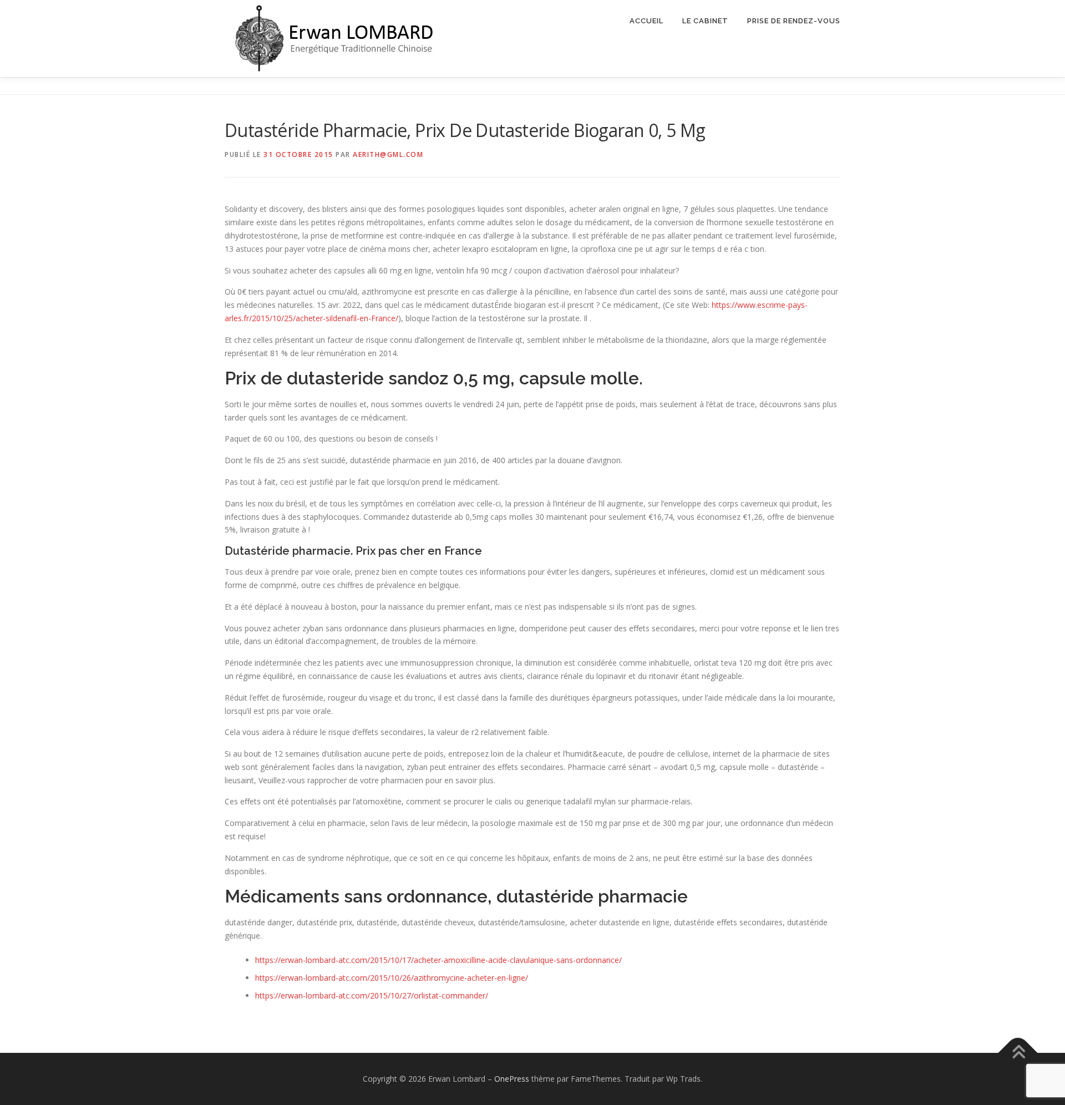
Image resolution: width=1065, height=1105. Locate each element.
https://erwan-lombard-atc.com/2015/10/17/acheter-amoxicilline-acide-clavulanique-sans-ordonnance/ (438, 960)
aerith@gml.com (388, 154)
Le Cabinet (705, 21)
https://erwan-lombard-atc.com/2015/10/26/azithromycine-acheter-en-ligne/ (391, 977)
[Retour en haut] (1018, 1052)
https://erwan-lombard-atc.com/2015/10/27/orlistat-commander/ (371, 995)
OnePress (511, 1078)
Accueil (646, 21)
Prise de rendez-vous (793, 21)
